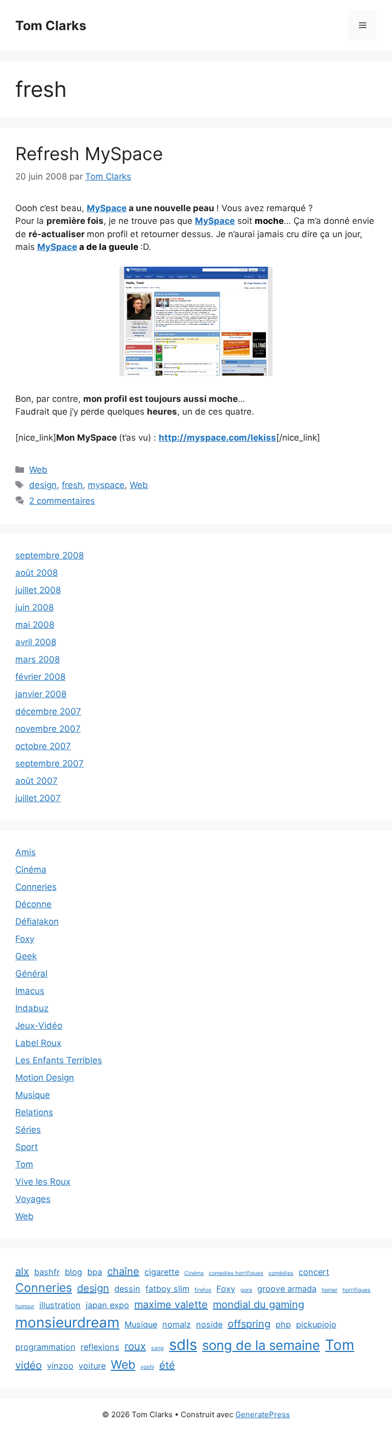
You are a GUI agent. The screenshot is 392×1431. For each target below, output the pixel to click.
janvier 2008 (40, 694)
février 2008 (40, 677)
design (43, 485)
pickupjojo (316, 1324)
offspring (249, 1324)
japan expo (107, 1305)
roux (135, 1346)
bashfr (47, 1272)
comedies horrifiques (236, 1273)
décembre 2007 (48, 711)
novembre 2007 (48, 729)
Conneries (36, 887)
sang (157, 1348)
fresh (72, 485)
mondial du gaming (258, 1304)
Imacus (29, 991)
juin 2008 (34, 607)
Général (31, 973)
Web (38, 470)
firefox (202, 1290)
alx (22, 1271)
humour (24, 1306)
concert (314, 1272)
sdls (183, 1344)
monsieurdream (67, 1322)
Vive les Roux (42, 1182)
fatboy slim (167, 1289)
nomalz (176, 1324)
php (283, 1324)
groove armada (286, 1289)
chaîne (123, 1271)
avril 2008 (35, 642)
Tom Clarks (50, 25)
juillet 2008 (38, 590)
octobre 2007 (43, 746)
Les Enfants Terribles (58, 1060)
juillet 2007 (38, 798)
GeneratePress (262, 1414)
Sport (26, 1147)
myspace (106, 485)
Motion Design (44, 1077)
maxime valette (171, 1304)
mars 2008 (37, 659)
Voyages (33, 1199)
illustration (60, 1305)
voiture (92, 1366)
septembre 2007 (49, 763)
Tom (24, 1164)
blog (73, 1272)
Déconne (33, 904)
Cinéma (30, 869)
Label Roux (38, 1043)
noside (209, 1324)
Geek (26, 956)
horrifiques (356, 1290)
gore (246, 1290)
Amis (25, 852)
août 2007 (36, 781)
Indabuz (31, 1008)
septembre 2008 (49, 555)
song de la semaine (261, 1345)
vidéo (28, 1365)
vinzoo (60, 1366)
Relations (34, 1112)
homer (329, 1290)
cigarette (161, 1272)
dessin (127, 1289)
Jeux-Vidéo (38, 1025)
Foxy (24, 939)
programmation (45, 1347)
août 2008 (36, 573)
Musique (32, 1095)
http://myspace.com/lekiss (217, 437)
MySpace (107, 208)
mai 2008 (34, 625)
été (167, 1365)
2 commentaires (62, 501)
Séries (28, 1130)
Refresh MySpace (89, 153)
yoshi (147, 1367)
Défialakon (37, 921)
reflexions (100, 1347)
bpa (94, 1272)
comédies (280, 1273)
